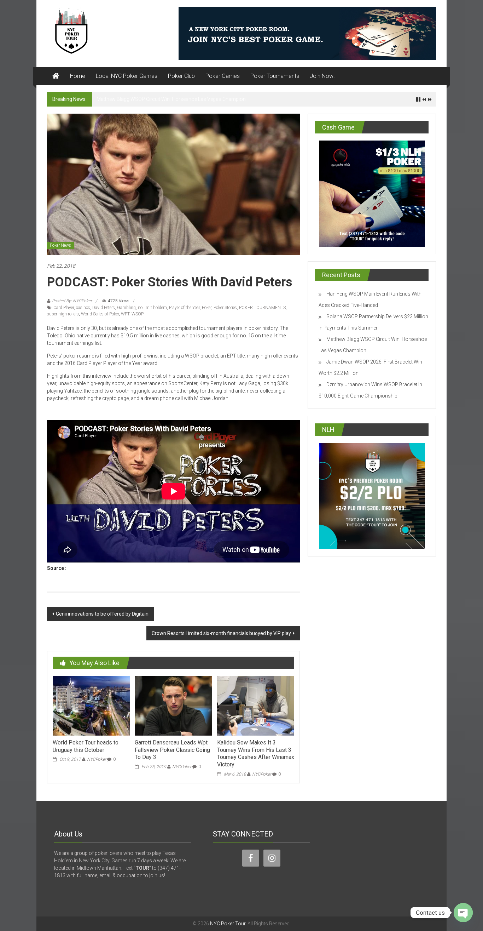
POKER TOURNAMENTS (262, 307)
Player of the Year (184, 307)
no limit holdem (152, 307)
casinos (83, 307)
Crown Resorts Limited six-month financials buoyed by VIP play (221, 633)
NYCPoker (96, 759)
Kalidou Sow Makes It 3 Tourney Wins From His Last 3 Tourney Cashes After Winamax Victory (255, 753)
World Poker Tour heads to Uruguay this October (85, 746)
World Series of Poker (100, 314)
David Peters (103, 307)
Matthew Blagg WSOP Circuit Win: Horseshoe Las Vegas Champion (171, 99)
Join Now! (322, 76)
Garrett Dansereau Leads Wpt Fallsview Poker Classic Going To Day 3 (172, 750)
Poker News (60, 245)
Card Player (63, 307)
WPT (125, 314)
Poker (206, 307)
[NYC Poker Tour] (56, 76)
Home (77, 76)
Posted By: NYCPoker (72, 300)
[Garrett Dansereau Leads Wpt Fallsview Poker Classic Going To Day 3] (173, 705)
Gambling (126, 307)
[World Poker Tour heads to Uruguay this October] (91, 705)
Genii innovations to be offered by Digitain (102, 614)
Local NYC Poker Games (126, 76)
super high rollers (63, 314)
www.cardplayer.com (92, 568)
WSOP (138, 314)
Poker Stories (225, 307)
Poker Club (181, 76)
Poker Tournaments (274, 76)
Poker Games (222, 76)
